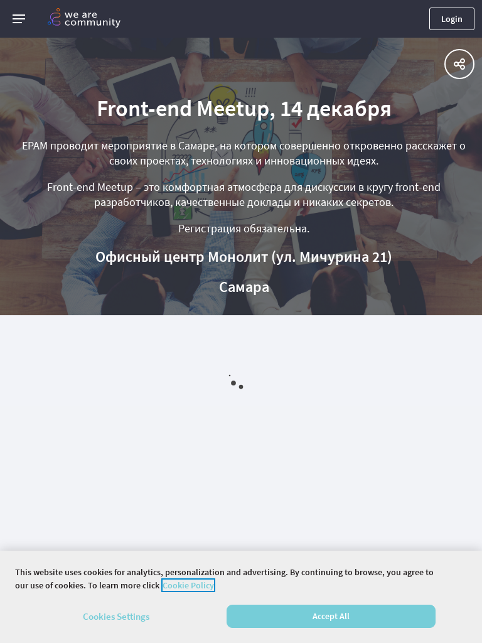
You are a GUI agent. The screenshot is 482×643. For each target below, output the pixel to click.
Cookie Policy (188, 585)
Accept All (331, 616)
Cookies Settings (116, 616)
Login (452, 18)
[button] (19, 19)
